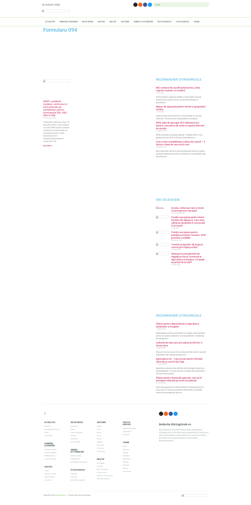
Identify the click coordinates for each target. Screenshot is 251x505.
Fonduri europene (50, 453)
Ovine (99, 436)
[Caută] (206, 4)
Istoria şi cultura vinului (105, 476)
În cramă (100, 466)
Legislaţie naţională (129, 428)
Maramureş (127, 459)
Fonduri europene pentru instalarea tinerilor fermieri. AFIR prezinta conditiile (188, 235)
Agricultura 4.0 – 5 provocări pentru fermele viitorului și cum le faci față (179, 360)
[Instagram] (135, 5)
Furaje (46, 471)
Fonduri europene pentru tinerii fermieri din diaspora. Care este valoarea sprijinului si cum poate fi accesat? (188, 221)
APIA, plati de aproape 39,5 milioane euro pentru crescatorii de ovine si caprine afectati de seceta (180, 125)
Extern (46, 432)
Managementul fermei (51, 429)
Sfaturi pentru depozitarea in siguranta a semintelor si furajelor (177, 325)
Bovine (99, 432)
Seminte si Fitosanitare (143, 21)
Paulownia (74, 439)
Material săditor (76, 456)
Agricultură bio (49, 477)
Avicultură (100, 448)
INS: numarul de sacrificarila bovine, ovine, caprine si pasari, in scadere (178, 89)
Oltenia (125, 468)
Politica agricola (165, 21)
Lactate (99, 426)
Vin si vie (113, 21)
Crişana (125, 453)
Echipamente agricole (78, 480)
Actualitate (50, 21)
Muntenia (126, 465)
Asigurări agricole (50, 459)
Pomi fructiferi (75, 442)
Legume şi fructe (50, 474)
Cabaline (100, 442)
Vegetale (101, 21)
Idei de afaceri (87, 21)
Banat (125, 446)
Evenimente (48, 436)
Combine (74, 477)
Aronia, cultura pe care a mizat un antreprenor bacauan (187, 209)
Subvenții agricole (50, 449)
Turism (196, 21)
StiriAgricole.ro (61, 495)
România (47, 426)
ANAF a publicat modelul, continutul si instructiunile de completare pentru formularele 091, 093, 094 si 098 (55, 108)
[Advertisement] (69, 56)
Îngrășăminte (75, 459)
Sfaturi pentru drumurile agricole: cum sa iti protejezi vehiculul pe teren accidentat (179, 379)
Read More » (48, 146)
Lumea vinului (101, 472)
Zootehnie (125, 21)
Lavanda (73, 436)
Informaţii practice (103, 479)
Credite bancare (49, 456)
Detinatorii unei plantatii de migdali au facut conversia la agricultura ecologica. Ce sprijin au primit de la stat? (188, 258)
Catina (73, 429)
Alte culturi (48, 480)
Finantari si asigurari (69, 21)
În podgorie (100, 463)
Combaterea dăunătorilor (79, 462)
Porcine (99, 439)
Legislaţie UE (127, 431)
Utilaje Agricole (182, 21)
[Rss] (140, 5)
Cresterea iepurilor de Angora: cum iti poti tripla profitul (187, 246)
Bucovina (126, 449)
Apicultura (74, 426)
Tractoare (74, 474)
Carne (99, 429)
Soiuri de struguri (103, 469)
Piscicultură (101, 451)
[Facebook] (145, 5)
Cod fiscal (126, 435)
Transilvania (127, 471)
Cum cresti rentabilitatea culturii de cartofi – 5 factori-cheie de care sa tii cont (180, 143)
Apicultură (100, 445)
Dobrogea (126, 456)
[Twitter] (150, 5)
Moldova (126, 462)
